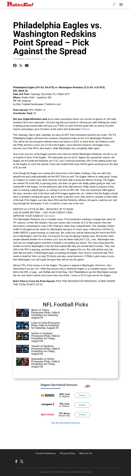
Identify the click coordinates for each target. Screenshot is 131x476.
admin (20, 59)
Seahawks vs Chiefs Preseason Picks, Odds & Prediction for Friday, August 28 (45, 362)
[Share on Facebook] (15, 65)
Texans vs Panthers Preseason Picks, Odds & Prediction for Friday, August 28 (45, 350)
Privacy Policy (67, 453)
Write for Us (85, 453)
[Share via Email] (26, 65)
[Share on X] (21, 65)
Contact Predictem (45, 453)
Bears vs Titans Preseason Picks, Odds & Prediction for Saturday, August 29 (45, 313)
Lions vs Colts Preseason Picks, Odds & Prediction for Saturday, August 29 (45, 325)
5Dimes (86, 129)
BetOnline (49, 216)
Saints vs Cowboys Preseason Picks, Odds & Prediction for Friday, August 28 (45, 337)
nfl (44, 59)
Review (82, 395)
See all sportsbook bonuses (65, 422)
